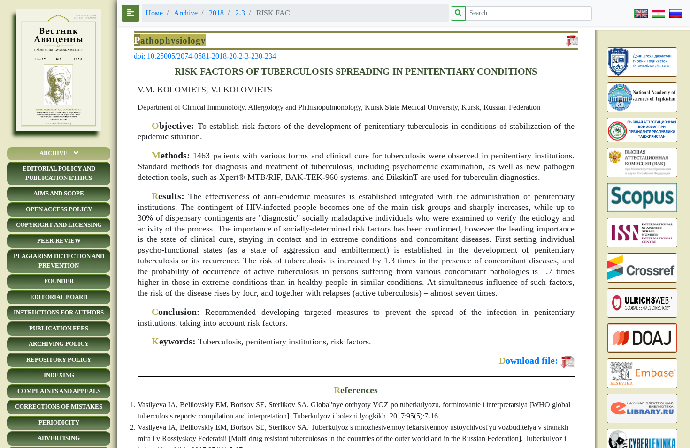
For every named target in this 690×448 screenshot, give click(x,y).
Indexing (59, 375)
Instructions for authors (59, 312)
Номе (154, 13)
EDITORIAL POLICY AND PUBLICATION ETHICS (59, 173)
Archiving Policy (59, 343)
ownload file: (528, 360)
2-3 (240, 13)
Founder (59, 280)
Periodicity (58, 422)
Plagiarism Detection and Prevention (59, 261)
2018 (216, 13)
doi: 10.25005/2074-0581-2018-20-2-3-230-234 (205, 56)
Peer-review (59, 240)
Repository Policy (58, 359)
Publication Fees (58, 328)
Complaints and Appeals (58, 391)
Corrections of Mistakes (58, 406)
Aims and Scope (58, 193)
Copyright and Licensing (59, 224)
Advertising (59, 437)
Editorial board (58, 296)
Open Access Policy (59, 209)
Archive (53, 153)
